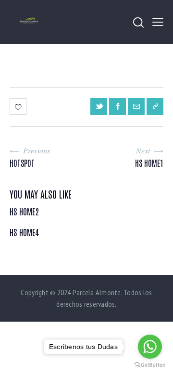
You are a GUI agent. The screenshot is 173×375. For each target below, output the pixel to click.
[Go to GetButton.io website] (150, 365)
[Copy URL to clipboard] (155, 106)
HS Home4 (24, 232)
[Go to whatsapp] (150, 347)
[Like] (19, 106)
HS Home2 (24, 211)
